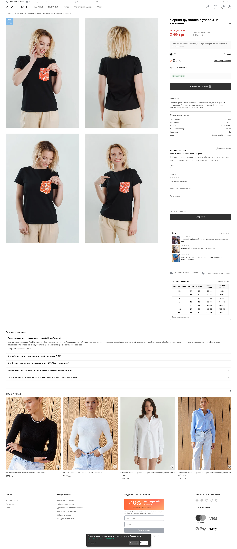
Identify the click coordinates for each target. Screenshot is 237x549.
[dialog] (118, 540)
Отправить (200, 217)
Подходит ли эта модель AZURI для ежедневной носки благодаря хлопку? (43, 377)
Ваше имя (173, 166)
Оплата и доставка (65, 500)
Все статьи (224, 233)
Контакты (10, 504)
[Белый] (175, 54)
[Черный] (171, 54)
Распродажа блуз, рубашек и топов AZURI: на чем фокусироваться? (40, 370)
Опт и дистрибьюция (66, 511)
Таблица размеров (222, 61)
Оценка (173, 175)
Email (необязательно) (178, 181)
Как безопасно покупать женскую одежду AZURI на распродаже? (38, 363)
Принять (143, 543)
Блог (8, 507)
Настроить (92, 543)
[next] (227, 391)
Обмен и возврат (64, 515)
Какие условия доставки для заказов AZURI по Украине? (34, 338)
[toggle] (227, 2)
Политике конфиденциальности (101, 538)
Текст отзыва (175, 196)
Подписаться (144, 530)
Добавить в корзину (199, 86)
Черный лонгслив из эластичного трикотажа (25, 472)
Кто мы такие (12, 500)
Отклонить (133, 543)
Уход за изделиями (65, 519)
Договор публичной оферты (70, 507)
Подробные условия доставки (21, 349)
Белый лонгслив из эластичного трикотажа (82, 472)
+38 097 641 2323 (16, 2)
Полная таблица (223, 281)
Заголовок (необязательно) (180, 189)
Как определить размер (182, 317)
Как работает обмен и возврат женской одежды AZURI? (34, 356)
